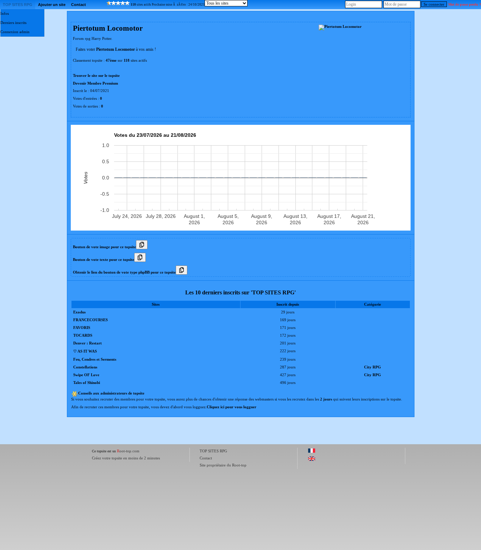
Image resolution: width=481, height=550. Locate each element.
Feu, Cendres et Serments (94, 359)
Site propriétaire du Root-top (223, 465)
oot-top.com (128, 451)
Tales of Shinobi (86, 383)
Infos (4, 14)
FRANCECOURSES (90, 320)
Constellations (85, 367)
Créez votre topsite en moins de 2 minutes (126, 458)
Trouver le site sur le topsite (96, 76)
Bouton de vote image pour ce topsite (104, 247)
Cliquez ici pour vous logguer (231, 407)
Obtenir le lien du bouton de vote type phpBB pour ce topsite (124, 272)
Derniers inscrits (13, 23)
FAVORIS (81, 328)
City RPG (372, 367)
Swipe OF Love (86, 375)
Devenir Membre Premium (95, 83)
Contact (78, 4)
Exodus (79, 312)
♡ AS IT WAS (85, 351)
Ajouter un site (51, 4)
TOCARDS (82, 335)
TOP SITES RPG (17, 4)
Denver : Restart (87, 343)
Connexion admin (15, 32)
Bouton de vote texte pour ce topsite (103, 260)
